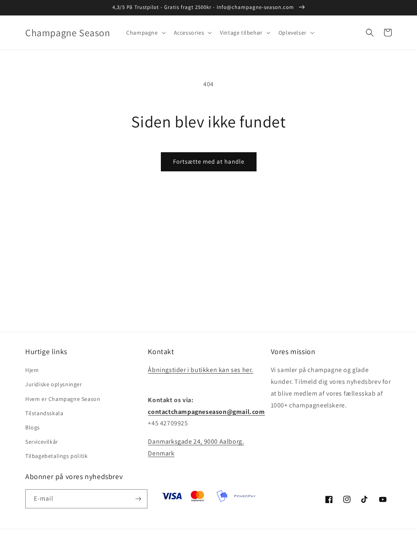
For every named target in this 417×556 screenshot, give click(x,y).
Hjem (32, 370)
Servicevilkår (41, 441)
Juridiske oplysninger (53, 384)
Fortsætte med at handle (208, 161)
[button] (145, 32)
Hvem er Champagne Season (62, 399)
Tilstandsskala (44, 413)
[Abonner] (138, 498)
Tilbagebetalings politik (56, 456)
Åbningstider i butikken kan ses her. (200, 370)
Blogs (32, 427)
